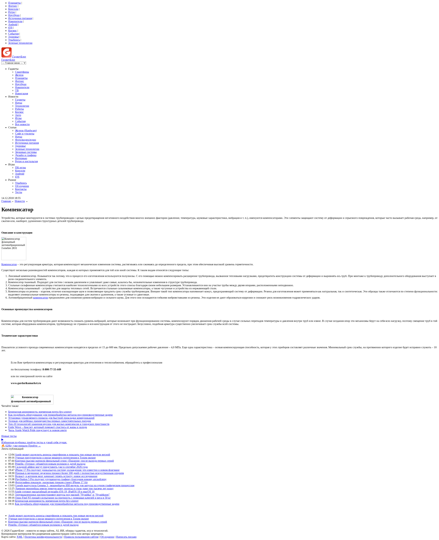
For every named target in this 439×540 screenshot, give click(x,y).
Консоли (13, 9)
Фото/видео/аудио (25, 139)
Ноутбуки (14, 15)
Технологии (22, 105)
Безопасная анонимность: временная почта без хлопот (40, 411)
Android (12, 24)
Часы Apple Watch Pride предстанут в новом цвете (37, 430)
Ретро (11, 12)
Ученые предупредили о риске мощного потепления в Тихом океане (55, 457)
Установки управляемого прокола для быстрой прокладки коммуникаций (51, 417)
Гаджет (19, 56)
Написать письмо (126, 536)
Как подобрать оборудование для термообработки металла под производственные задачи (60, 414)
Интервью (21, 158)
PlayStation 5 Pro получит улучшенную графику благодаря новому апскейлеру (60, 479)
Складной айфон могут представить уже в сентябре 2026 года (51, 466)
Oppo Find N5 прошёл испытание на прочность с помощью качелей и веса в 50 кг (63, 497)
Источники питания (20, 18)
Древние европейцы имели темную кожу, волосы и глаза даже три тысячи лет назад (64, 488)
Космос (12, 30)
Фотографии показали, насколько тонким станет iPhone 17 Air (51, 482)
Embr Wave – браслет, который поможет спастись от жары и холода (47, 427)
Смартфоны (22, 71)
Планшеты (14, 2)
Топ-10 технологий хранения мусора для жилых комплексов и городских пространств (58, 424)
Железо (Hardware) (26, 130)
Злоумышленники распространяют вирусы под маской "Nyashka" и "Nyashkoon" (62, 494)
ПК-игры (20, 167)
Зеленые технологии (20, 42)
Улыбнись (14, 39)
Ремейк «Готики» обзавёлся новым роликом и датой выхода (50, 463)
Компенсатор (9, 264)
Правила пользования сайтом (81, 536)
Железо (19, 75)
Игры (18, 118)
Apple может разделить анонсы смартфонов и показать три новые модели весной (62, 454)
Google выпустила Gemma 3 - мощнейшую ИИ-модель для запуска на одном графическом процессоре (74, 485)
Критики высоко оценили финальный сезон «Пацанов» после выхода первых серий (64, 460)
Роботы (19, 108)
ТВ (17, 90)
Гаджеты (20, 99)
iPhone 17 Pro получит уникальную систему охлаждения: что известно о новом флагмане (67, 470)
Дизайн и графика (25, 155)
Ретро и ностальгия (26, 161)
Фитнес (12, 5)
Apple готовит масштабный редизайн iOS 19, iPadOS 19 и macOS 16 (54, 491)
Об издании (22, 186)
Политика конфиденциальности (43, 536)
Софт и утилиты (24, 133)
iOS (10, 27)
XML (20, 536)
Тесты (18, 192)
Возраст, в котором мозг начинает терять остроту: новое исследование (56, 476)
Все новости (22, 124)
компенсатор (40, 297)
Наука (18, 102)
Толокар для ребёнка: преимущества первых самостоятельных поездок (49, 421)
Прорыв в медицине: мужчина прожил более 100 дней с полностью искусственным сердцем (69, 473)
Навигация (21, 93)
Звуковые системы (26, 152)
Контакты (21, 189)
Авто (18, 115)
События (13, 33)
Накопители (15, 21)
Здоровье (13, 36)
